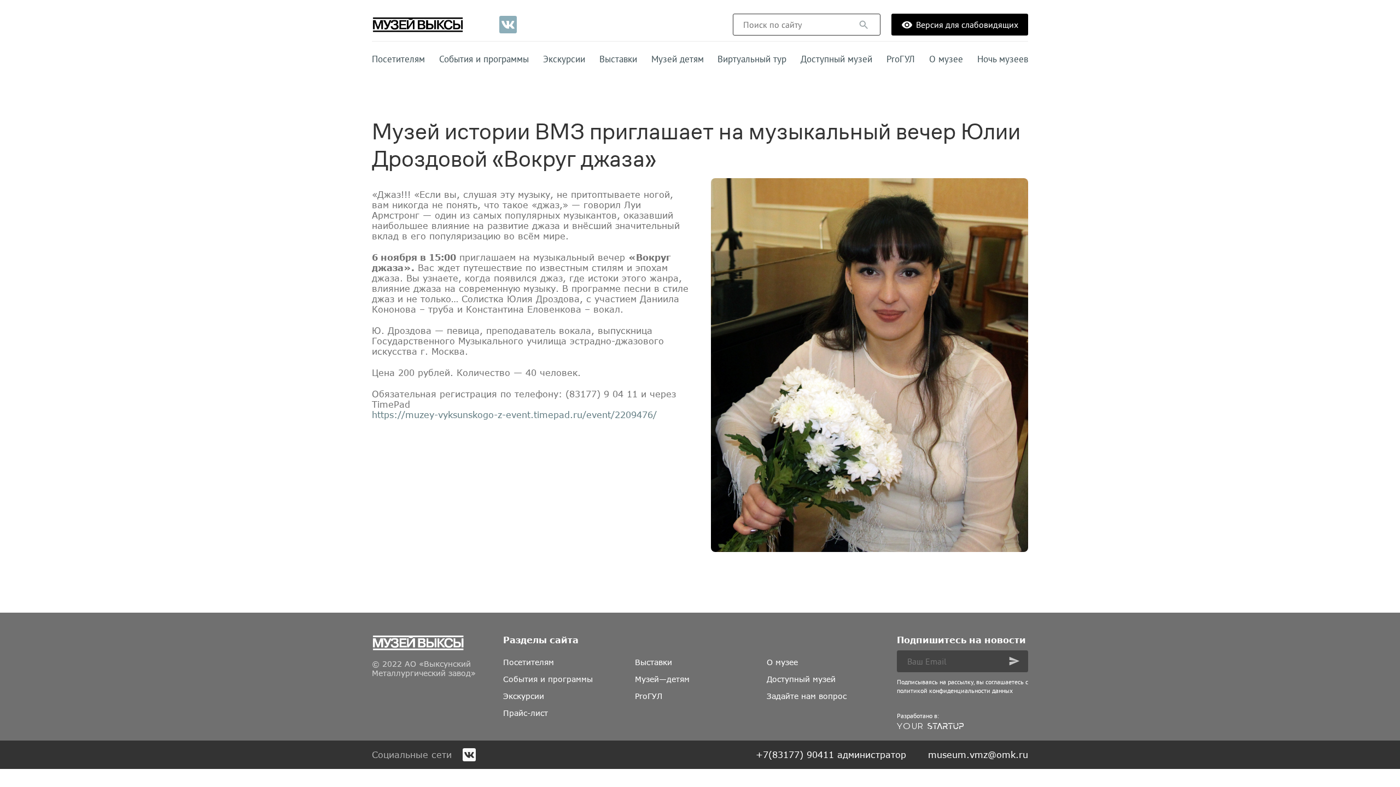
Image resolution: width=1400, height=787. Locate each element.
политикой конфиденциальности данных (955, 690)
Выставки (618, 59)
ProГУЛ (900, 59)
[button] (864, 25)
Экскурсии (564, 59)
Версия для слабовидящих (967, 24)
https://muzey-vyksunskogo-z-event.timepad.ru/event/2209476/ (514, 414)
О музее (946, 59)
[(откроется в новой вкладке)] (508, 24)
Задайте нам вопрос (807, 696)
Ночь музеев (1002, 59)
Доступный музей (836, 59)
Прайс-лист (525, 713)
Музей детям (677, 59)
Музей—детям (662, 679)
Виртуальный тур (752, 59)
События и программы (484, 59)
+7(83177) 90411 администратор (831, 754)
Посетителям (398, 59)
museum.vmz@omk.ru (978, 754)
